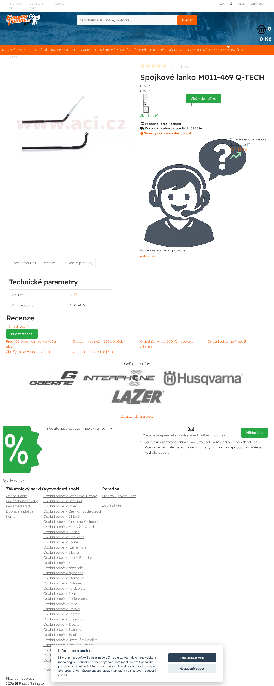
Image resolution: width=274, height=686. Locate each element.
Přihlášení (240, 3)
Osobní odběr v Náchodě (63, 568)
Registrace (256, 3)
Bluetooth (88, 49)
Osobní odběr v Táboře (61, 624)
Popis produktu (24, 263)
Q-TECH (76, 295)
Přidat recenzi (22, 334)
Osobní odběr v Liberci (61, 552)
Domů (13, 56)
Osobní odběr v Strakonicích (65, 619)
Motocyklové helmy (201, 49)
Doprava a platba (36, 5)
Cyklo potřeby (232, 49)
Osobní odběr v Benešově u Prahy (70, 496)
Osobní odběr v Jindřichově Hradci (70, 521)
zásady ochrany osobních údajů (210, 447)
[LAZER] (137, 396)
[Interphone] (119, 378)
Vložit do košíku (203, 98)
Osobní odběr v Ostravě (62, 583)
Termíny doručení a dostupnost (167, 133)
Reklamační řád (15, 5)
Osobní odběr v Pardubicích (65, 588)
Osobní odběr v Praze (60, 604)
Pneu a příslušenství (166, 49)
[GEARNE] (53, 378)
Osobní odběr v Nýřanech (63, 573)
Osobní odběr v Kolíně (60, 542)
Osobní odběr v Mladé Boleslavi (68, 557)
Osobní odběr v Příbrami (62, 614)
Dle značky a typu (16, 49)
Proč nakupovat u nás (119, 496)
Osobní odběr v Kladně (61, 532)
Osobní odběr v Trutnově (62, 629)
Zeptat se (147, 255)
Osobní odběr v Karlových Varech (69, 527)
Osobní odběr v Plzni (59, 593)
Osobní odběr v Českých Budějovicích (72, 511)
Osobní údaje (16, 496)
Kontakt (60, 3)
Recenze (49, 263)
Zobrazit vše (111, 505)
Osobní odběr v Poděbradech (66, 598)
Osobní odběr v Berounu (62, 501)
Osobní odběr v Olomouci (63, 578)
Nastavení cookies (192, 668)
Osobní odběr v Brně (59, 506)
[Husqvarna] (202, 378)
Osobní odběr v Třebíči (60, 634)
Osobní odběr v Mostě (61, 562)
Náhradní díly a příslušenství (123, 49)
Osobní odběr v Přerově (61, 609)
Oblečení (40, 49)
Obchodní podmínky (22, 501)
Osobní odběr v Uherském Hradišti (70, 640)
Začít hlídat (238, 149)
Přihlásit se (254, 432)
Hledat (187, 20)
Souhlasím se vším (192, 657)
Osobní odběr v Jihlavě (61, 516)
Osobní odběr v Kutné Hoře (64, 547)
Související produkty (78, 263)
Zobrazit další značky (137, 416)
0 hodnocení (182, 66)
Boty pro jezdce (63, 49)
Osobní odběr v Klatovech (63, 537)
